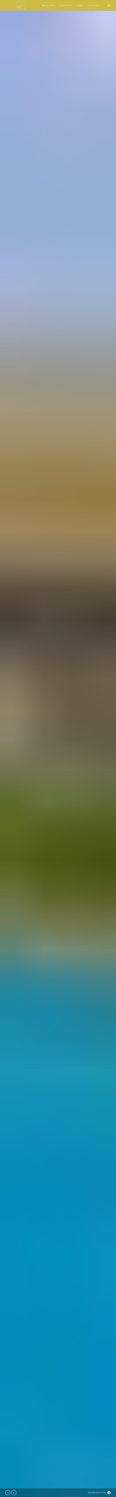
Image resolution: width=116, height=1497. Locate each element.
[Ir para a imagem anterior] (7, 1492)
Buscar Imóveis (66, 5)
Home (52, 5)
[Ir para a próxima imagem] (13, 1492)
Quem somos (93, 5)
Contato (80, 5)
